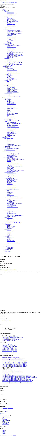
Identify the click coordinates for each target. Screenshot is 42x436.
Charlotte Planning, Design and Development (12, 189)
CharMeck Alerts (5, 423)
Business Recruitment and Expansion (13, 154)
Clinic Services (7, 232)
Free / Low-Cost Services (11, 241)
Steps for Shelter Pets (8, 251)
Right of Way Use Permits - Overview (13, 127)
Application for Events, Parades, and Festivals (14, 123)
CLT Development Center (9, 157)
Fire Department (7, 146)
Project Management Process (11, 205)
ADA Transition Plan (10, 63)
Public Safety (4, 137)
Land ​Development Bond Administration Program (15, 164)
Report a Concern (9, 116)
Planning (8, 190)
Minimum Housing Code (11, 78)
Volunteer (6, 243)
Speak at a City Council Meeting (12, 20)
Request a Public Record (8, 119)
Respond (8, 143)
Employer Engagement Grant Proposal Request (14, 222)
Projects (8, 115)
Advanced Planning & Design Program (13, 200)
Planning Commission (10, 195)
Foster (6, 250)
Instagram (4, 433)
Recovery (8, 140)
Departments (7, 29)
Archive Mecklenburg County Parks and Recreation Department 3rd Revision (17, 381)
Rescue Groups (9, 228)
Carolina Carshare (9, 84)
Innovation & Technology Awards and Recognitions (15, 215)
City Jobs (6, 27)
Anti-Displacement (10, 53)
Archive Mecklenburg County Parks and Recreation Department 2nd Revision (17, 380)
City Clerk (8, 32)
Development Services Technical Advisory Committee (15, 170)
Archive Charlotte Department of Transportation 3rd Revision (14, 361)
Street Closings (9, 82)
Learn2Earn (8, 212)
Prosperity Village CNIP (10, 198)
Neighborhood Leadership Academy (12, 89)
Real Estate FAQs (9, 201)
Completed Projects (10, 206)
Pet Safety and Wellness (10, 240)
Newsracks (8, 134)
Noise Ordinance (9, 22)
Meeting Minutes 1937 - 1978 (11, 26)
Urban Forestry (9, 161)
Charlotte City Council (10, 13)
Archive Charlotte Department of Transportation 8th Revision (14, 366)
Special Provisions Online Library (12, 179)
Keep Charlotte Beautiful (11, 87)
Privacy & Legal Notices (6, 420)
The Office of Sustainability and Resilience (13, 45)
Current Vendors (9, 183)
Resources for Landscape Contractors (13, 187)
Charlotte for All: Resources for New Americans (14, 54)
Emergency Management (9, 138)
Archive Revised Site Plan (8, 345)
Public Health (7, 147)
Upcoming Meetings (10, 18)
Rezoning (8, 194)
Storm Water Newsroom (10, 114)
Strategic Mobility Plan (8, 209)
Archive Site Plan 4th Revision (9, 348)
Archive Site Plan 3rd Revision (9, 347)
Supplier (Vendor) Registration (11, 181)
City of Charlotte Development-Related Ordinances (15, 166)
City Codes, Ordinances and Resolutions (11, 21)
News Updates (7, 58)
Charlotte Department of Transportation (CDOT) (14, 31)
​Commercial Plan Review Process (12, 158)
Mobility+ (6, 217)
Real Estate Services (10, 73)
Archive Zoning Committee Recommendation (12, 339)
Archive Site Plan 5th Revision (9, 349)
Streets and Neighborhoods (6, 66)
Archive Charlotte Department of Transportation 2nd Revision (14, 360)
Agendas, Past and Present (11, 19)
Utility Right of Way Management (12, 125)
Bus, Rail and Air (7, 98)
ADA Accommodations (6, 417)
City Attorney (9, 42)
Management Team (10, 248)
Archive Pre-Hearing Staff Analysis (10, 336)
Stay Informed (9, 141)
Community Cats (9, 235)
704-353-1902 (5, 411)
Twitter (3, 432)
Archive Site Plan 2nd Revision (9, 346)
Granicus (14, 435)
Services (3, 97)
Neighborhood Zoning (10, 69)
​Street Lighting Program (8, 95)
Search (1, 7)
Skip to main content (3, 0)
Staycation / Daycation (10, 227)
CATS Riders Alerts (5, 424)
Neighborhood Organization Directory (13, 92)
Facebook (4, 430)
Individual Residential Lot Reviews (12, 171)
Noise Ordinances (9, 77)
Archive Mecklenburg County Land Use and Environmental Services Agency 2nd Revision (19, 377)
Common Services (9, 192)
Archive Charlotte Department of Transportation (12, 359)
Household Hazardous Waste (11, 104)
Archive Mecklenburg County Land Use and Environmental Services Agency (17, 375)
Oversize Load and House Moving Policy (13, 131)
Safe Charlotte (7, 149)
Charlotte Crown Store (8, 43)
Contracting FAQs (9, 184)
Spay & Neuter (9, 233)
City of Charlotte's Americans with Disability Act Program (16, 62)
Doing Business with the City (9, 178)
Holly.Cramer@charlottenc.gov (8, 408)
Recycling (8, 100)
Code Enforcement (8, 74)
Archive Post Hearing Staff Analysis (10, 338)
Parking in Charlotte (8, 118)
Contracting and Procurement (11, 34)
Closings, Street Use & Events (11, 122)
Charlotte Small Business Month (12, 156)
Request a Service (7, 136)
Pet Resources (7, 236)
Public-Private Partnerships (11, 155)
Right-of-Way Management (11, 135)
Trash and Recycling (8, 99)
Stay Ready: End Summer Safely (10, 150)
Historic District (9, 193)
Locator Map (6, 320)
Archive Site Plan (7, 344)
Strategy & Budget (10, 40)
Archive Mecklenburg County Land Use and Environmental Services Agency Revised (18, 376)
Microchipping (9, 230)
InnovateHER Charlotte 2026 (11, 216)
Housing (6, 67)
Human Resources (9, 37)
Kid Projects (9, 245)
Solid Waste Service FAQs (11, 107)
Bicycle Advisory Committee (11, 50)
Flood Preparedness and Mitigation (12, 113)
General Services (9, 35)
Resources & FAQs (10, 218)
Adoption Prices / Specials (11, 226)
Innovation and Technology (11, 38)
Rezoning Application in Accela (8, 269)
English (9, 2)
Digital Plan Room (10, 168)
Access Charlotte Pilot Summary (12, 211)
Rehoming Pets (9, 238)
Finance (8, 36)
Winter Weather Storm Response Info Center (14, 145)
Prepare (8, 139)
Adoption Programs (8, 224)
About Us (8, 110)
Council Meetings (7, 17)
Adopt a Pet (8, 225)
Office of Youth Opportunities (11, 47)
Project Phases (9, 199)
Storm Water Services (8, 109)
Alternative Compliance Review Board (13, 56)
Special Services (9, 101)
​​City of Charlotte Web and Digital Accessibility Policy (13, 61)
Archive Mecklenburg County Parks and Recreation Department (15, 378)
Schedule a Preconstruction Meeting (12, 163)
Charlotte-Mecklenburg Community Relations (14, 33)
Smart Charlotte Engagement (11, 213)
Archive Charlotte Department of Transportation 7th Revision (14, 365)
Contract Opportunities (10, 180)
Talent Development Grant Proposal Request (14, 221)
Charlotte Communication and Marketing (13, 30)
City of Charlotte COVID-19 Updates (13, 148)
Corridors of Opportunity (9, 172)
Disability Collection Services (11, 103)
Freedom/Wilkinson (10, 177)
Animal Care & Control (6, 223)
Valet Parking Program (10, 132)
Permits (6, 121)
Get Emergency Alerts (10, 144)
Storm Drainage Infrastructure (11, 117)
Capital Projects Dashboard (11, 204)
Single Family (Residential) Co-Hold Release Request (15, 159)
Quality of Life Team (10, 57)
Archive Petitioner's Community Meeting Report (12, 337)
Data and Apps (9, 111)
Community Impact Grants (11, 90)
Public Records (4, 419)
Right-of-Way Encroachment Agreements (13, 129)
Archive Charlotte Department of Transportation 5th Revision (14, 363)
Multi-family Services (10, 102)
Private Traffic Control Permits (11, 133)
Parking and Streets (8, 80)
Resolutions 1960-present (11, 24)
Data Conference (9, 214)
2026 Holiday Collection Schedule (12, 108)
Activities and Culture (8, 93)
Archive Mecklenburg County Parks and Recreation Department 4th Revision (17, 382)
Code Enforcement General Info (12, 79)
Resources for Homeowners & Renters (13, 72)
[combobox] (7, 4)
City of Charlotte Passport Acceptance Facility (12, 120)
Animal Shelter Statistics (8, 249)
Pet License (8, 239)
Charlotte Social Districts (11, 49)
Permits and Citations (10, 237)
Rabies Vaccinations (10, 234)
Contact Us (6, 16)
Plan (7, 142)
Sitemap (3, 418)
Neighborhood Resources (11, 86)
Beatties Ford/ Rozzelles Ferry (11, 175)
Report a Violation (9, 75)
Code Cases (8, 76)
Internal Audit (9, 39)
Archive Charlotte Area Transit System (11, 357)
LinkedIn (3, 431)
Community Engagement (11, 88)
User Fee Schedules (10, 165)
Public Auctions (9, 182)
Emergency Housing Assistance (12, 70)
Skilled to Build (7, 220)
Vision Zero (8, 46)
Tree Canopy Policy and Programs (12, 196)
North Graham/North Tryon (11, 173)
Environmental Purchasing (11, 188)
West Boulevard (9, 176)
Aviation (8, 41)
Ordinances (8, 23)
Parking (8, 81)
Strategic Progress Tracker (9, 65)
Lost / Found (7, 229)
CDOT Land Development (11, 126)
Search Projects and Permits (11, 160)
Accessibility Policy (5, 416)
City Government (5, 10)
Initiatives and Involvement (9, 44)
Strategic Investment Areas (11, 219)
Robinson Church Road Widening (12, 207)
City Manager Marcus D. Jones (12, 15)
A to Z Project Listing (10, 202)
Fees (7, 112)
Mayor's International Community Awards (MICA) (15, 55)
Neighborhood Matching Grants (12, 91)
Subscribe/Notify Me (5, 422)
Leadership (6, 11)
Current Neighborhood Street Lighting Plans (14, 96)
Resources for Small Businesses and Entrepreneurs (15, 153)
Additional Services (10, 106)
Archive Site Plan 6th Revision (9, 350)
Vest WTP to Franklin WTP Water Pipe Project (14, 203)
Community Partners (10, 247)
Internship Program (10, 28)
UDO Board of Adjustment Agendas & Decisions (15, 52)
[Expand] (8, 10)
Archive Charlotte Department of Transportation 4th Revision (14, 362)
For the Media (9, 60)
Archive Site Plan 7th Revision (9, 351)
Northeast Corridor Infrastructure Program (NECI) (15, 197)
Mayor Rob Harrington (10, 12)
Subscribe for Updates (10, 59)
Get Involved (7, 85)
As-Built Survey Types (10, 169)
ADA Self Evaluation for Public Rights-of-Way (14, 64)
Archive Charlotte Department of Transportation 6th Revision (14, 364)
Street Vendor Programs (10, 130)
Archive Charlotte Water (6, 374)
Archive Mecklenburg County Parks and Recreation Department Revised (16, 379)
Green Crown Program (10, 51)
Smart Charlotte (7, 210)
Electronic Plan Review (10, 167)
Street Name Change (10, 83)
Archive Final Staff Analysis (9, 340)
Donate (6, 244)
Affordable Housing (10, 68)
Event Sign (8, 124)
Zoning (8, 191)
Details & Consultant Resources (12, 186)
